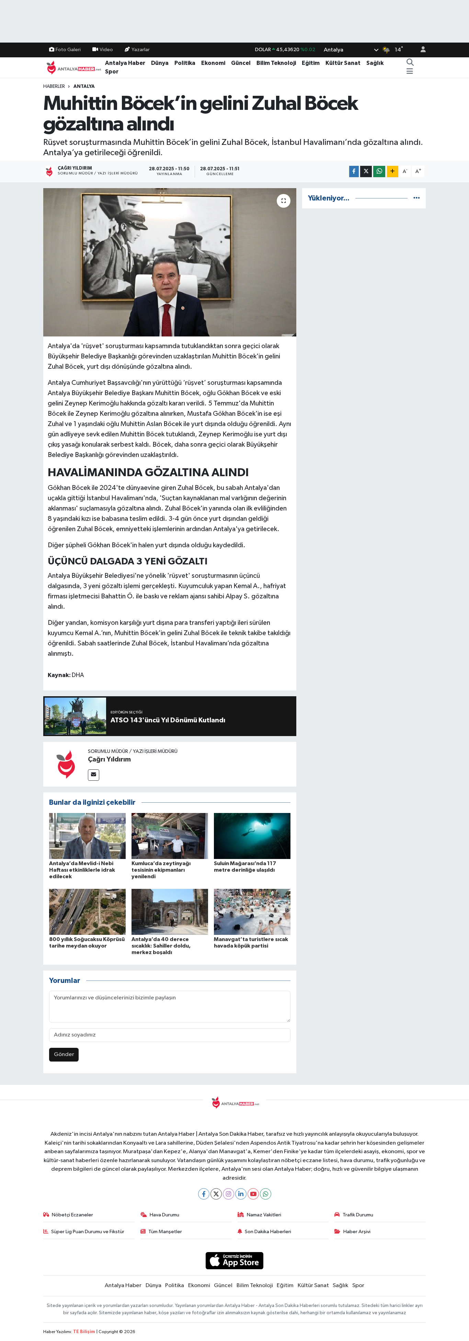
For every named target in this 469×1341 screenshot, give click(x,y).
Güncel (241, 63)
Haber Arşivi (356, 1231)
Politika (184, 63)
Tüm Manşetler (165, 1231)
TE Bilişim (84, 1332)
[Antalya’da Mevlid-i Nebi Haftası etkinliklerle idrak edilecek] (87, 836)
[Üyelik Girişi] (420, 50)
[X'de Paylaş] (366, 171)
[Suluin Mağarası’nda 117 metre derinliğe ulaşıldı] (252, 836)
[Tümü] (416, 198)
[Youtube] (253, 1194)
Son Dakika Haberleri (268, 1231)
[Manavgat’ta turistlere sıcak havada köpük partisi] (252, 912)
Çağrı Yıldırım (109, 759)
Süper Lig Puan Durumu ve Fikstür (87, 1231)
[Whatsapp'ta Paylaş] (379, 171)
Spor (111, 71)
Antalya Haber (125, 63)
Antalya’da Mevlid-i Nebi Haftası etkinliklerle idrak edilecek (82, 870)
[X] (216, 1194)
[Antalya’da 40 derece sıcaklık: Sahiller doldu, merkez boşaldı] (169, 912)
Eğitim (311, 63)
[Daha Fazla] (392, 171)
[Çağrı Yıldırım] (65, 764)
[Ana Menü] (410, 71)
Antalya (84, 86)
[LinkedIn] (241, 1194)
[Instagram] (228, 1194)
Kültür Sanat (343, 63)
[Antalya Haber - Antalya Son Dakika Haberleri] (72, 67)
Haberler (54, 86)
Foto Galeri (68, 49)
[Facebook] (203, 1194)
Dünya (160, 63)
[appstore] (234, 1260)
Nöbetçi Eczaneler (72, 1214)
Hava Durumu (164, 1214)
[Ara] (409, 63)
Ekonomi (213, 63)
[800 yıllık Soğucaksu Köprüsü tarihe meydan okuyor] (87, 912)
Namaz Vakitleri (264, 1214)
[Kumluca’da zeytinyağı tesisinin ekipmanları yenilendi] (169, 836)
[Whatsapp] (265, 1194)
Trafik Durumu (358, 1214)
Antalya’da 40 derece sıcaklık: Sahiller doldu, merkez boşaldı (161, 946)
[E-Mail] (93, 775)
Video (106, 49)
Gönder (64, 1054)
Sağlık (375, 63)
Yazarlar (140, 49)
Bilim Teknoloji (276, 63)
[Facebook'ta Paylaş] (354, 171)
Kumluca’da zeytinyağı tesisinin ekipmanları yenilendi (161, 870)
